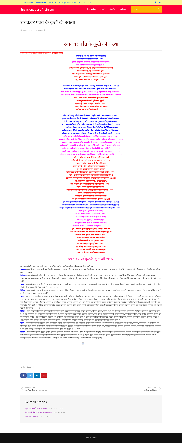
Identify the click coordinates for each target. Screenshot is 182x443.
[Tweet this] (30, 375)
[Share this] (23, 375)
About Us (87, 2)
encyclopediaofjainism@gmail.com (66, 2)
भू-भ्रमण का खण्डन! (31, 416)
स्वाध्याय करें (41, 30)
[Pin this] (44, 375)
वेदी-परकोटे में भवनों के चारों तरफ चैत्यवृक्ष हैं (38, 412)
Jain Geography (29, 367)
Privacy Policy (91, 438)
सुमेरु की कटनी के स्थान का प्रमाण (36, 408)
